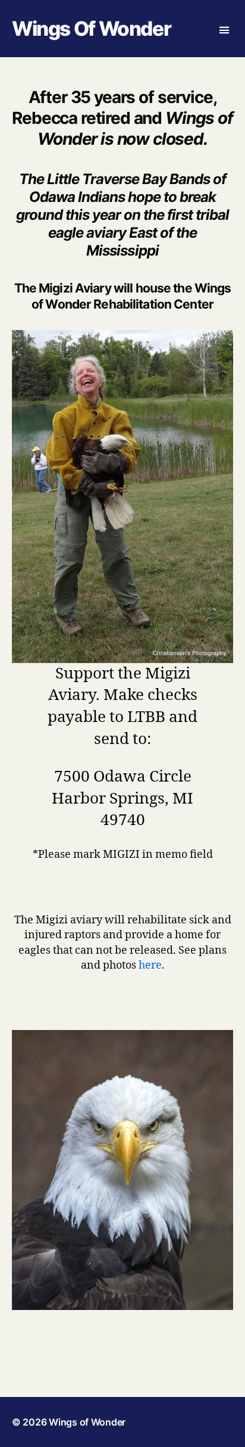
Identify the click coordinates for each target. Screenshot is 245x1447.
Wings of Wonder (91, 29)
